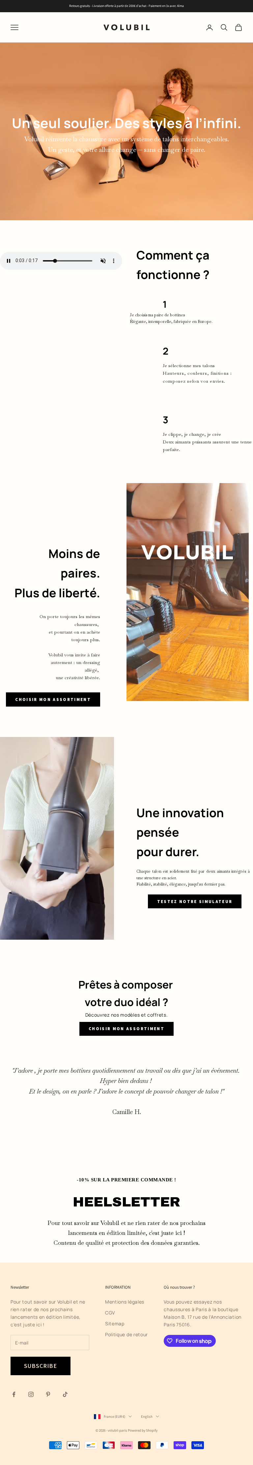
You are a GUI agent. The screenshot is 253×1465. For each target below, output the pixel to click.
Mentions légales (124, 1302)
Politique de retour (126, 1334)
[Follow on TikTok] (65, 1394)
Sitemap (115, 1323)
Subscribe (40, 1366)
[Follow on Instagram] (31, 1394)
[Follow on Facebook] (14, 1394)
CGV (110, 1312)
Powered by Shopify (142, 1430)
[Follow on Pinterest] (48, 1394)
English (147, 1416)
